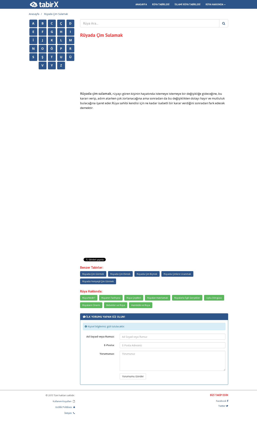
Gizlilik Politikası (64, 407)
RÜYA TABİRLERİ (160, 4)
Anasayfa (34, 14)
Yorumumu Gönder (133, 376)
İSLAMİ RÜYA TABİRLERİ (187, 4)
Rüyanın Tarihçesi (110, 297)
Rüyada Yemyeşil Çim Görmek (98, 281)
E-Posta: (109, 345)
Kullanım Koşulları (62, 401)
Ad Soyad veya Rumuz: (100, 336)
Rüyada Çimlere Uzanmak (177, 274)
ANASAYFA (141, 4)
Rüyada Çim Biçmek (147, 274)
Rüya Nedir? (88, 297)
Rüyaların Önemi (91, 305)
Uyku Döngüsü (214, 297)
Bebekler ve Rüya (115, 305)
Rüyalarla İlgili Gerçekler (187, 297)
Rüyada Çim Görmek (93, 274)
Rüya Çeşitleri (134, 297)
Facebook (221, 400)
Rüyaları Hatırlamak (157, 297)
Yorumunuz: (107, 353)
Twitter (222, 405)
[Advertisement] (154, 64)
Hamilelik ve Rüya (140, 305)
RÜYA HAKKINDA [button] (215, 4)
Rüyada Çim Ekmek (120, 274)
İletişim (68, 413)
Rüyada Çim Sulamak (56, 14)
